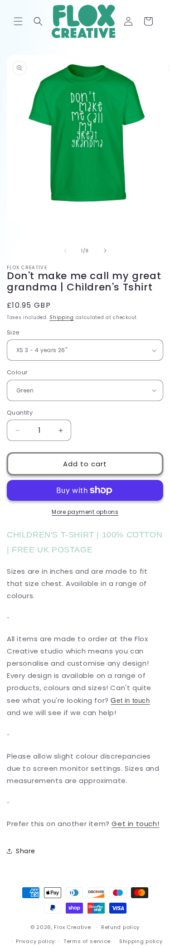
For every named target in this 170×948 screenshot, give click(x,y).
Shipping (61, 317)
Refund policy (120, 927)
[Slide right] (105, 251)
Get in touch (130, 700)
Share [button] (25, 851)
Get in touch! (135, 823)
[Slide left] (65, 251)
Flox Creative (72, 927)
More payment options (85, 512)
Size (13, 332)
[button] (18, 21)
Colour (17, 372)
